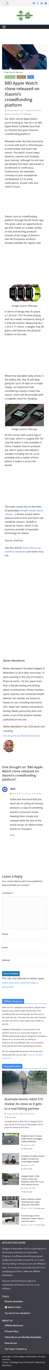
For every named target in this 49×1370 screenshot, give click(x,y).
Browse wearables (14, 1301)
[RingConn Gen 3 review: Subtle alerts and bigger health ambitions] (10, 1142)
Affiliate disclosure (14, 1325)
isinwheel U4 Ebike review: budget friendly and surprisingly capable (33, 1159)
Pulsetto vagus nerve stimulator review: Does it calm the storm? (32, 1218)
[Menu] (4, 27)
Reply (12, 835)
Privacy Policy (11, 1331)
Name (5, 934)
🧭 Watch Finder (13, 1307)
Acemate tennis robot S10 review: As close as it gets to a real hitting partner (23, 1104)
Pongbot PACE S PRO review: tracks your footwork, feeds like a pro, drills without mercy (32, 1180)
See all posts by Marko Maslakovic (22, 735)
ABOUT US (7, 1320)
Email (4, 947)
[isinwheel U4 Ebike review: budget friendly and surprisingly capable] (10, 1162)
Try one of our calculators (17, 1313)
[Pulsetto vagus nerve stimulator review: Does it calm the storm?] (10, 1220)
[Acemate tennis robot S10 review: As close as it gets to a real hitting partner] (24, 1082)
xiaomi (30, 77)
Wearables (21, 77)
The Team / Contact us (16, 1349)
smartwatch (10, 77)
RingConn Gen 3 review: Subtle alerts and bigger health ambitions (31, 1139)
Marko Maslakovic (13, 114)
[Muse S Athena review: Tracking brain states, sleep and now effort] (10, 1203)
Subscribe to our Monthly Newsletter (23, 1337)
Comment (8, 893)
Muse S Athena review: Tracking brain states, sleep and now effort (31, 1202)
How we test (11, 1343)
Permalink (37, 793)
